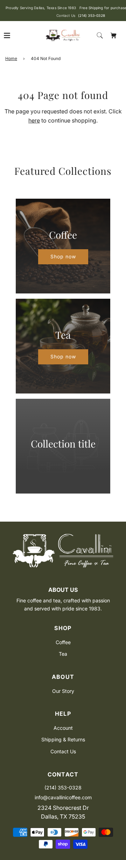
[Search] (100, 35)
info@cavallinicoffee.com (63, 797)
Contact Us (63, 751)
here (34, 120)
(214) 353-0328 (91, 15)
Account (63, 728)
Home (11, 58)
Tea (63, 654)
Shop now (63, 256)
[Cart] (114, 35)
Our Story (63, 691)
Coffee (63, 642)
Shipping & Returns (63, 739)
